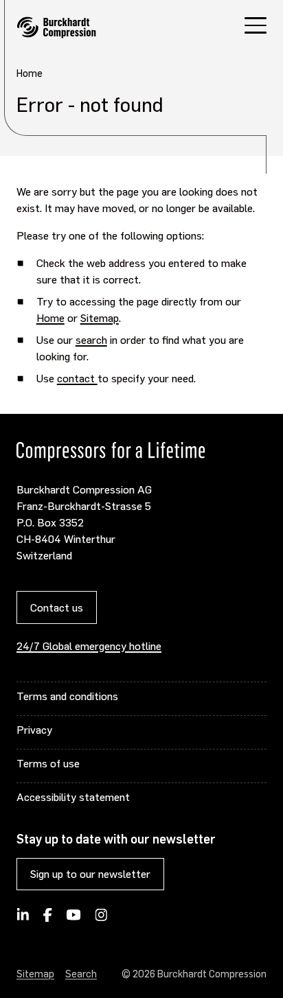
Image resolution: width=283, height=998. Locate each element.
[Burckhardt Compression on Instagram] (101, 919)
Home (50, 317)
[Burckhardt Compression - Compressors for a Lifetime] (56, 27)
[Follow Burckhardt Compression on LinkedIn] (23, 919)
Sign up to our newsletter (90, 873)
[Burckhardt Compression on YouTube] (74, 919)
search (91, 339)
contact (77, 378)
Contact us (56, 607)
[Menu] (256, 27)
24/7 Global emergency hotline (88, 645)
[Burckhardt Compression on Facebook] (47, 919)
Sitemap (99, 317)
